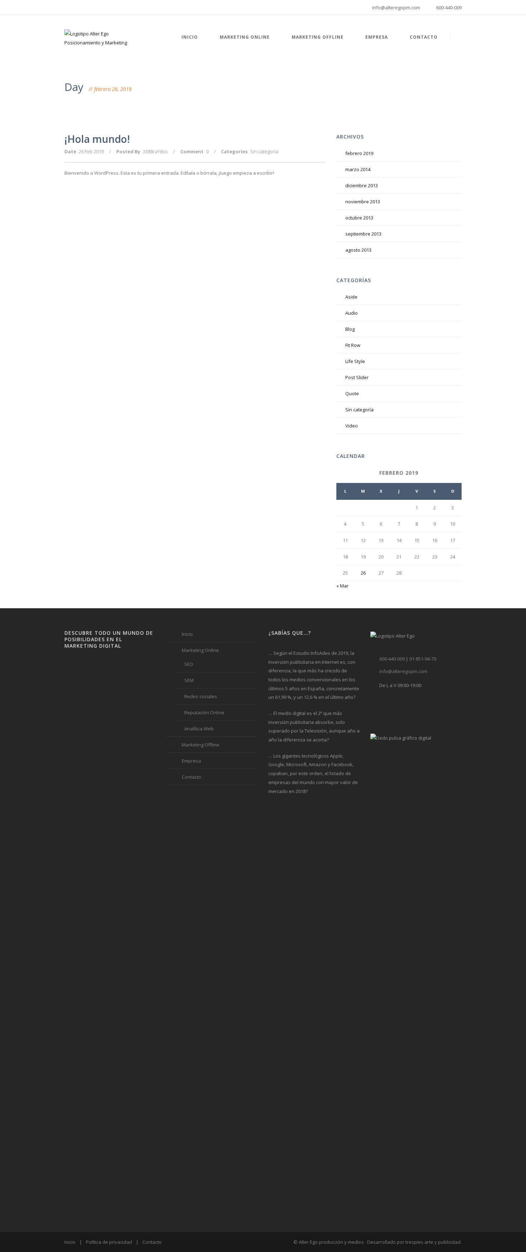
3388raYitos (155, 151)
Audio (351, 313)
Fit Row (352, 345)
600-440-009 (449, 7)
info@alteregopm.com (396, 7)
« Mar (342, 586)
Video (351, 425)
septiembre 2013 (363, 234)
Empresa (376, 37)
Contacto (423, 37)
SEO (188, 664)
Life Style (355, 361)
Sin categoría (264, 151)
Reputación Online (204, 712)
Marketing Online (244, 37)
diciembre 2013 (361, 185)
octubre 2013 (359, 217)
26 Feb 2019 (91, 151)
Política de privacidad (109, 1242)
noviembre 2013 (362, 201)
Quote (352, 393)
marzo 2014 (357, 169)
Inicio (189, 37)
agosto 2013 (358, 250)
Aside (351, 297)
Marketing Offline (317, 37)
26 (363, 573)
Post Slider (357, 377)
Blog (350, 329)
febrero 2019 (359, 153)
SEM (189, 680)
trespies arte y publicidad (433, 1242)
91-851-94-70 (422, 659)
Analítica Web (199, 728)
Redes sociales (200, 696)
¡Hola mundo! (97, 139)
